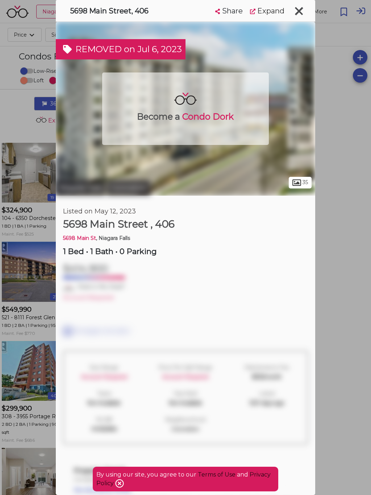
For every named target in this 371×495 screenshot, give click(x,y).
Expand (269, 11)
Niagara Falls (80, 188)
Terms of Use (216, 474)
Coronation (129, 188)
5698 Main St (79, 238)
